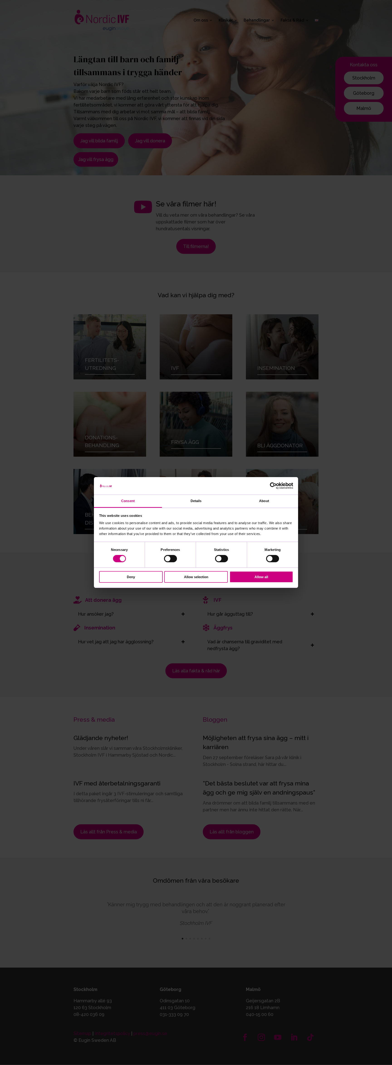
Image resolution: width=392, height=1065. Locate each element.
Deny (131, 577)
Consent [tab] (128, 501)
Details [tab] (196, 501)
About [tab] (264, 501)
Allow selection (196, 577)
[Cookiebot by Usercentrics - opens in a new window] (273, 485)
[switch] (170, 558)
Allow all (261, 577)
